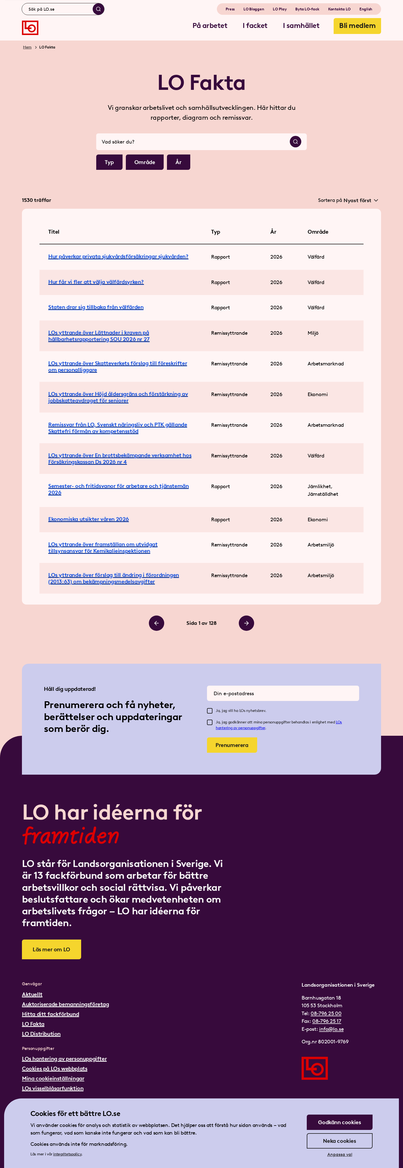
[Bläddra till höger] (246, 623)
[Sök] (98, 9)
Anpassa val (339, 1154)
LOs (339, 722)
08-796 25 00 (326, 1013)
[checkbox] (209, 711)
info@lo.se (331, 1029)
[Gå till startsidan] (30, 28)
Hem (27, 47)
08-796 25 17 (326, 1021)
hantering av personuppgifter (240, 728)
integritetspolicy (67, 1154)
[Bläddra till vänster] (156, 623)
